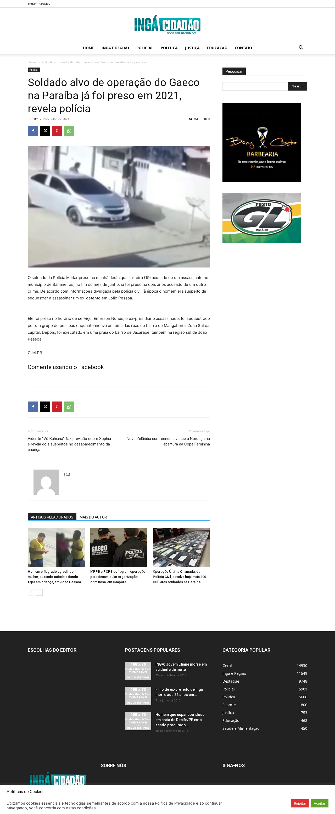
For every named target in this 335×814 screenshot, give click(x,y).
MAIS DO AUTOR (93, 517)
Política (169, 47)
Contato (243, 47)
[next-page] (39, 592)
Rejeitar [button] (300, 803)
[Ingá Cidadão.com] (167, 25)
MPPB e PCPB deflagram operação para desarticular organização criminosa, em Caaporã (117, 577)
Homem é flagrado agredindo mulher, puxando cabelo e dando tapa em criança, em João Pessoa (54, 577)
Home (88, 47)
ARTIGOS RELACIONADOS (52, 517)
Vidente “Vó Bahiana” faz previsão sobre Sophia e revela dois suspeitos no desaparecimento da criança (69, 444)
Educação (217, 47)
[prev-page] (31, 592)
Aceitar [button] (319, 803)
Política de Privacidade (175, 803)
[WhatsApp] (69, 131)
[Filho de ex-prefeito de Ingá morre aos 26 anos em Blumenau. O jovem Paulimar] (138, 696)
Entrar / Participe (39, 3)
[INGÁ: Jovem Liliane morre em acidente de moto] (138, 671)
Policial (144, 47)
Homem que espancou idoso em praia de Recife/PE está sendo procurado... (180, 719)
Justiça (192, 47)
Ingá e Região (115, 47)
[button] (301, 48)
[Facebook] (33, 131)
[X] (45, 131)
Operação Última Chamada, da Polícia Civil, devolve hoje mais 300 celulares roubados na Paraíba (179, 577)
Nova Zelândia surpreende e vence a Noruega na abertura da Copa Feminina (168, 441)
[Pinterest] (57, 131)
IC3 (36, 119)
